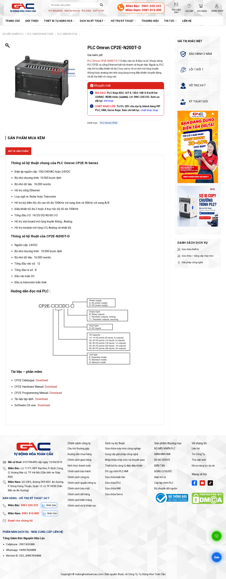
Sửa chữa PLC (113, 482)
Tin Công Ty (198, 454)
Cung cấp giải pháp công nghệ (121, 454)
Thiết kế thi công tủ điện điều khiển (123, 465)
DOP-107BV (98, 11)
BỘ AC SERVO (162, 459)
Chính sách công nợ (78, 477)
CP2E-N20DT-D (109, 60)
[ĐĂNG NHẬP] (216, 6)
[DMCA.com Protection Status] (207, 498)
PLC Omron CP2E (67, 34)
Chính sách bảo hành (79, 471)
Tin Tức (169, 20)
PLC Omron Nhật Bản (40, 34)
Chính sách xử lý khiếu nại (82, 505)
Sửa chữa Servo (114, 494)
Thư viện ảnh (199, 459)
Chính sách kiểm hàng (80, 500)
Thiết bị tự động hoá (58, 20)
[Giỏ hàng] (200, 6)
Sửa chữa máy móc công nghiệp (123, 448)
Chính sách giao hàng (79, 459)
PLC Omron (93, 60)
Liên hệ (187, 20)
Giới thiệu (32, 20)
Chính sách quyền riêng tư (82, 482)
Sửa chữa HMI (113, 488)
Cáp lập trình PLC (163, 482)
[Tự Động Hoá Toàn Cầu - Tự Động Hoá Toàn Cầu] (23, 7)
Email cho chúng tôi (20, 520)
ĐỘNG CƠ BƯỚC (163, 471)
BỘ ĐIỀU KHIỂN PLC (13, 34)
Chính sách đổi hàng (79, 494)
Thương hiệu (150, 20)
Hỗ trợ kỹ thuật (122, 20)
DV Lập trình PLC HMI (116, 471)
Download (42, 380)
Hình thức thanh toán (79, 465)
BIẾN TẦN (159, 465)
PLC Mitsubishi (56, 11)
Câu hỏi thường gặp (78, 448)
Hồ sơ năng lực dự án (203, 465)
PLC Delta (86, 11)
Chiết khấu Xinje (149, 110)
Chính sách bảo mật (79, 488)
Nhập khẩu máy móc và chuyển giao (125, 459)
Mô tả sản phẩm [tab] (18, 151)
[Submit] (101, 5)
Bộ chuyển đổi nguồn (165, 488)
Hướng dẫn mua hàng (80, 454)
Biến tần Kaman (72, 11)
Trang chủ (12, 20)
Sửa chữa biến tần (115, 477)
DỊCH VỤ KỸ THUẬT (91, 20)
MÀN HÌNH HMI (162, 454)
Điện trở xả (160, 477)
